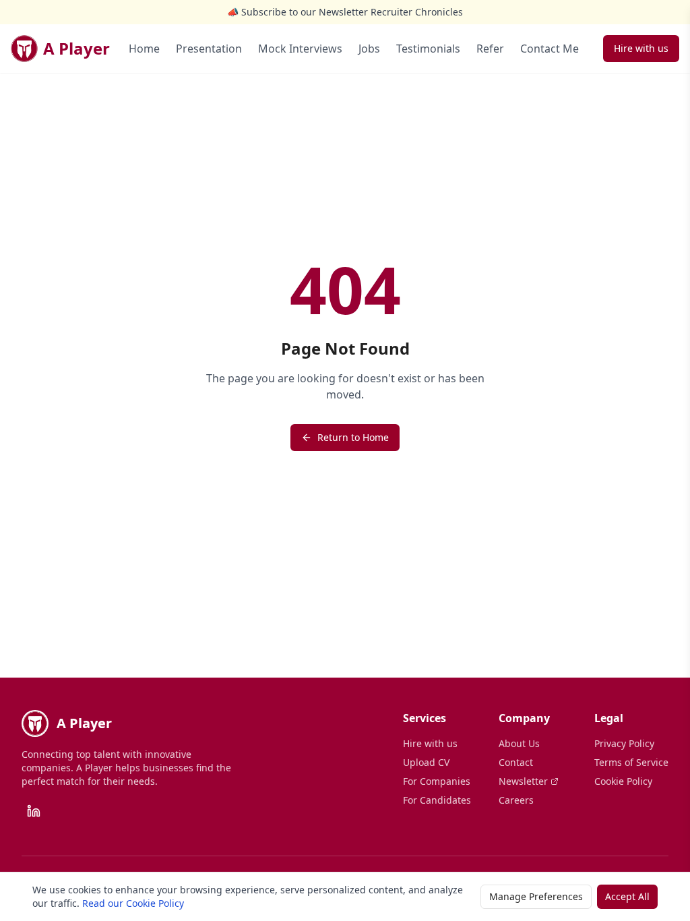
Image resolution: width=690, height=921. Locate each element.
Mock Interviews (300, 48)
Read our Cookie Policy (133, 903)
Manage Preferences (536, 896)
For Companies (436, 781)
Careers (516, 800)
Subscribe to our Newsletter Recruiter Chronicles (352, 11)
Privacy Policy (624, 743)
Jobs (369, 48)
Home (144, 48)
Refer (490, 48)
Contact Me (549, 48)
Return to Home (353, 437)
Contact (516, 762)
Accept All (627, 896)
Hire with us (641, 48)
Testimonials (428, 48)
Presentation (209, 48)
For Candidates (437, 800)
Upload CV (426, 762)
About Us (519, 743)
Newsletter (523, 781)
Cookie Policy (623, 781)
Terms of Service (631, 762)
